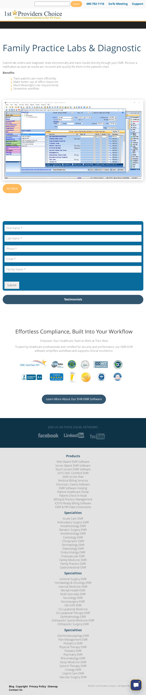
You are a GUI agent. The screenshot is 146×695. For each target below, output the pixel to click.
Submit (11, 285)
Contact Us (15, 689)
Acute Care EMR (73, 518)
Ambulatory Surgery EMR (73, 522)
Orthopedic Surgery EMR (73, 624)
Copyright (22, 686)
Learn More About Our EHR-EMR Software (74, 399)
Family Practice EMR (73, 564)
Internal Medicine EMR (73, 587)
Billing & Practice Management (73, 499)
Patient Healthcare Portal (73, 492)
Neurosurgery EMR (73, 601)
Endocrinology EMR (73, 552)
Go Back (12, 188)
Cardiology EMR (73, 537)
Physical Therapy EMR (73, 647)
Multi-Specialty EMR (73, 594)
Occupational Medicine (73, 609)
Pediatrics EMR (73, 643)
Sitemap (53, 686)
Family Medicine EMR (73, 560)
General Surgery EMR (73, 579)
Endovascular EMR (73, 556)
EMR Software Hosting (73, 488)
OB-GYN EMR (73, 605)
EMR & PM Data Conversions (73, 507)
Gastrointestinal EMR (73, 567)
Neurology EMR (73, 598)
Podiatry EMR (73, 651)
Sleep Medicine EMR (73, 662)
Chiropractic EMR (73, 541)
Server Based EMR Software (73, 465)
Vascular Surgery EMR (73, 677)
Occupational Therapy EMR (73, 613)
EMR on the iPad (73, 477)
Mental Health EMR (73, 590)
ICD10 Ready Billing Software (73, 503)
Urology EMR (73, 670)
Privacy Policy (37, 686)
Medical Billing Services (73, 480)
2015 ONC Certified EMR (73, 473)
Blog (11, 686)
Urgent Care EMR (73, 673)
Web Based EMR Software (73, 462)
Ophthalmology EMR (73, 617)
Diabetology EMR (73, 548)
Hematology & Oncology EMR (73, 583)
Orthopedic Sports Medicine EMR (73, 620)
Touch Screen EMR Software (73, 469)
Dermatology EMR (73, 545)
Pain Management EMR (73, 639)
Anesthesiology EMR (73, 526)
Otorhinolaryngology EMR (73, 636)
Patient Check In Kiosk (73, 496)
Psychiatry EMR (73, 654)
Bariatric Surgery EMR (73, 530)
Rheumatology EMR (73, 658)
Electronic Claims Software (73, 484)
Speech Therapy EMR (73, 666)
